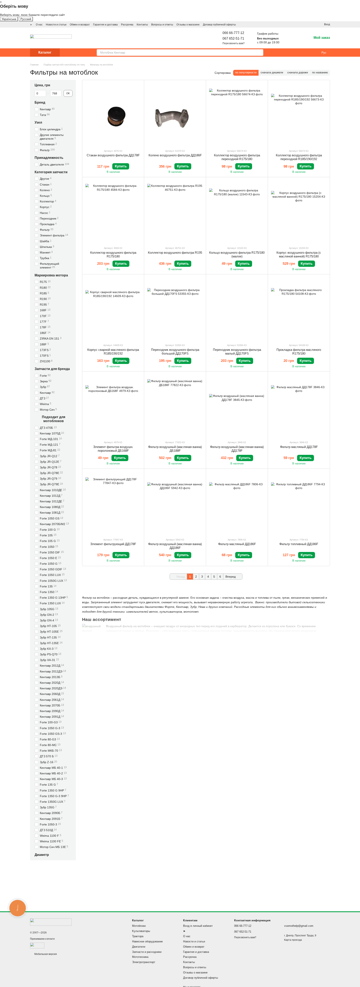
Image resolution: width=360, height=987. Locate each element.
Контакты (142, 24)
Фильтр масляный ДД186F (237, 544)
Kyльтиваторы (141, 931)
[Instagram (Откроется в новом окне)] (298, 24)
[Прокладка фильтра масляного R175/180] (298, 308)
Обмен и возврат (80, 24)
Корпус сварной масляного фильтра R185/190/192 (113, 351)
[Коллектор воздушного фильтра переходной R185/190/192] (298, 114)
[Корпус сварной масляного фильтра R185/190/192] (113, 308)
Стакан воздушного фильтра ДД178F (113, 155)
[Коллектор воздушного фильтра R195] (175, 211)
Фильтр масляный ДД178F (299, 447)
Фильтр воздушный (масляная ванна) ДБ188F (175, 448)
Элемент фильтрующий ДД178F (113, 544)
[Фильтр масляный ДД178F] (298, 406)
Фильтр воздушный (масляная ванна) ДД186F (175, 545)
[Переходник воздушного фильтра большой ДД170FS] (175, 308)
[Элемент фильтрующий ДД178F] (113, 503)
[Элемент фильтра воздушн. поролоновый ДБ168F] (113, 406)
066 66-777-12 (233, 33)
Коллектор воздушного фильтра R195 (175, 252)
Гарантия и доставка (105, 24)
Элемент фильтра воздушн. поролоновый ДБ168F (113, 448)
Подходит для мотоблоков (53, 419)
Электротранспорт (143, 962)
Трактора (137, 936)
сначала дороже (297, 72)
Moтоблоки (139, 925)
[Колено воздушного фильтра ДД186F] (175, 114)
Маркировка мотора (51, 275)
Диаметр (42, 855)
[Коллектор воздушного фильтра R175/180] (113, 211)
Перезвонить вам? (233, 43)
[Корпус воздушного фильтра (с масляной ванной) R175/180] (298, 211)
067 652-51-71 (233, 38)
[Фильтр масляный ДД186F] (237, 503)
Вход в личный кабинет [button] (198, 925)
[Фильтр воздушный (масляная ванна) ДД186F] (175, 503)
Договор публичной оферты (219, 24)
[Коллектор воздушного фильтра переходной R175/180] (237, 114)
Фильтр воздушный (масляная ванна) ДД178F (237, 448)
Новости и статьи (56, 24)
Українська (9, 19)
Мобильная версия (45, 954)
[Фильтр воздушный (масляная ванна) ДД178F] (237, 406)
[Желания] (287, 38)
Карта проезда (293, 939)
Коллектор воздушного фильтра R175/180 (113, 254)
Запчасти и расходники (146, 951)
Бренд (40, 102)
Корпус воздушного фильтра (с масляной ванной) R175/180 (298, 254)
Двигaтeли (138, 946)
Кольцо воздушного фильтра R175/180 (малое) (237, 254)
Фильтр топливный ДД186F (298, 544)
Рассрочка (127, 24)
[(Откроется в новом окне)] (37, 945)
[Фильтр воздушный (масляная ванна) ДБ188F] (175, 406)
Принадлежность (49, 157)
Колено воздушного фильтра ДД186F (175, 155)
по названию (320, 72)
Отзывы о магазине (188, 24)
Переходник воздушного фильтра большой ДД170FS (175, 351)
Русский (25, 19)
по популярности (245, 72)
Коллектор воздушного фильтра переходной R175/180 (237, 157)
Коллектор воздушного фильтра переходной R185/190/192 (299, 157)
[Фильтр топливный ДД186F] (298, 503)
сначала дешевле (272, 72)
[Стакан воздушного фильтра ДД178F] (113, 114)
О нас (39, 24)
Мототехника (140, 956)
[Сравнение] (297, 38)
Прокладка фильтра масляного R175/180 (298, 351)
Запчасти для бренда (52, 369)
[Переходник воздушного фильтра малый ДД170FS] (237, 308)
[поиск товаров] (260, 52)
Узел (38, 122)
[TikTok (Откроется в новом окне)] (303, 24)
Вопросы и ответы (162, 24)
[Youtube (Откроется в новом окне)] (313, 24)
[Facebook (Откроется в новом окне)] (308, 24)
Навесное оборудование (147, 941)
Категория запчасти (51, 172)
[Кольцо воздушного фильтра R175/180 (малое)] (237, 211)
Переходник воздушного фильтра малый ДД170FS (237, 351)
